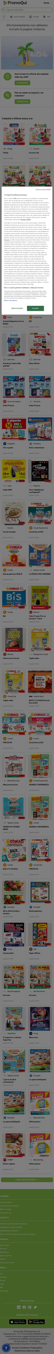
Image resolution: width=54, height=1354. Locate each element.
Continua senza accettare (43, 189)
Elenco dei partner (10, 300)
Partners (7, 240)
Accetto (35, 308)
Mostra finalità (17, 308)
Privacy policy (26, 220)
